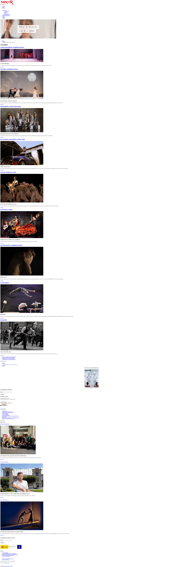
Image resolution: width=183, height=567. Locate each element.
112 (4, 364)
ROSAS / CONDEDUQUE (6, 556)
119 (14, 364)
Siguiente (3, 365)
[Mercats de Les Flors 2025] (28, 38)
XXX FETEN (3, 320)
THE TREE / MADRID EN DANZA (9, 69)
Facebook (3, 6)
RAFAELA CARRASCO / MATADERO (8, 555)
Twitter (3, 7)
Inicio (3, 40)
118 (13, 364)
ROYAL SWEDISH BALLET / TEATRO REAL (9, 553)
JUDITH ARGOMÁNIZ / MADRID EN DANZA (12, 47)
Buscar (1, 4)
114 (7, 364)
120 (16, 364)
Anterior (3, 363)
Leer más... (2, 67)
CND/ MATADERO (5, 552)
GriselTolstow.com (6, 562)
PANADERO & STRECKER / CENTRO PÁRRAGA (10, 554)
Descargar (91, 387)
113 (5, 364)
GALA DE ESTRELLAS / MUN (8, 172)
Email (1, 391)
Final (3, 366)
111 (3, 364)
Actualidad (4, 41)
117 (11, 364)
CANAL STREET (4, 282)
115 (8, 364)
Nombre (1, 392)
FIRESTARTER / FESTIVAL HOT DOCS (10, 106)
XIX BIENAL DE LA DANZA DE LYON (9, 359)
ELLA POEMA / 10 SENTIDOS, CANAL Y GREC (12, 139)
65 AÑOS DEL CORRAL (6, 209)
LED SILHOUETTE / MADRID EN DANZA (11, 245)
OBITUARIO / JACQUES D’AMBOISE (8, 358)
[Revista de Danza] (6, 3)
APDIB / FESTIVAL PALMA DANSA (8, 357)
